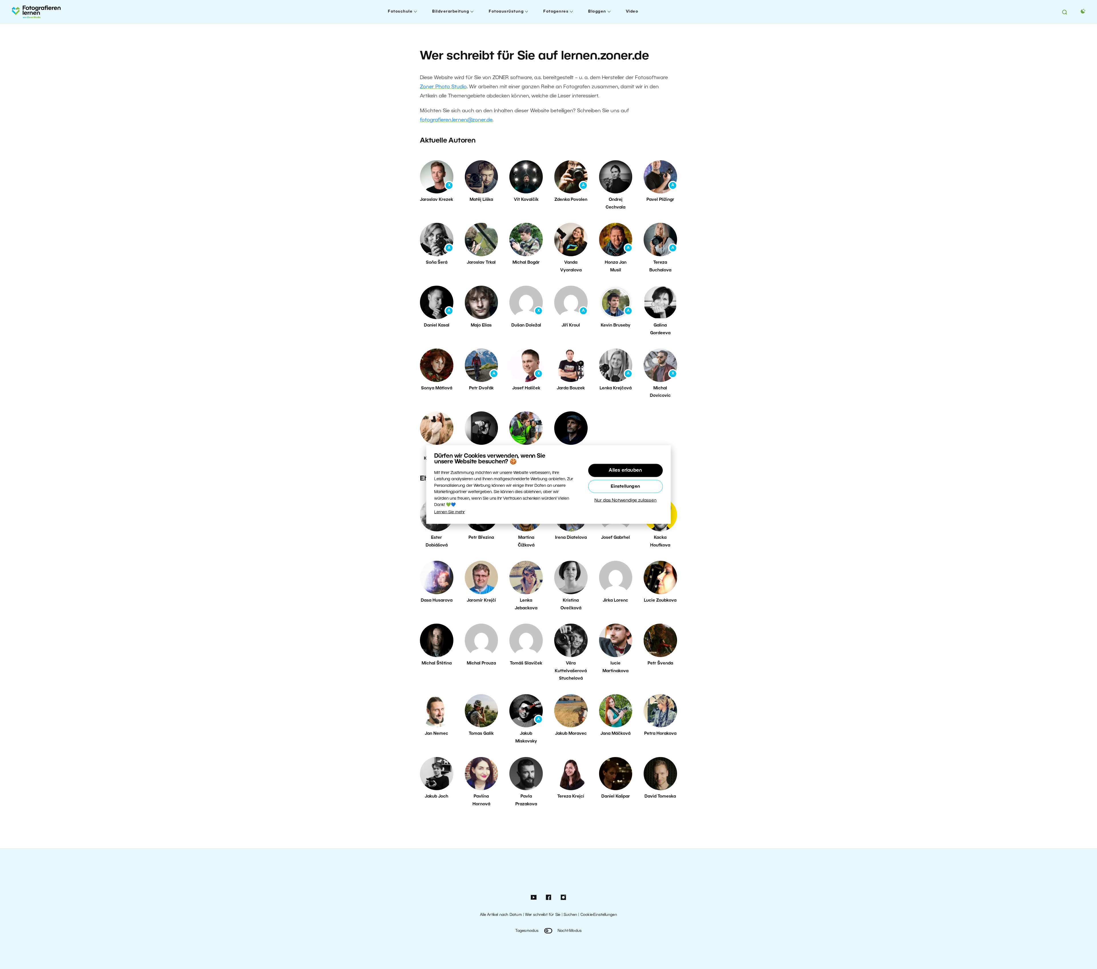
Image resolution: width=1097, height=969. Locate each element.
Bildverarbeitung (450, 11)
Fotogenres (555, 11)
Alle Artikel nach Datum (501, 914)
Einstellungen (625, 486)
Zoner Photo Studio (443, 87)
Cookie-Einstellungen (598, 914)
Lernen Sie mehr (449, 512)
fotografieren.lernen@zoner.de (456, 120)
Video (632, 11)
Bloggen (597, 11)
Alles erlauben (625, 471)
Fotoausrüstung (506, 11)
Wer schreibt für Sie (542, 914)
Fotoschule (400, 11)
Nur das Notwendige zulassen (625, 500)
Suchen (570, 914)
